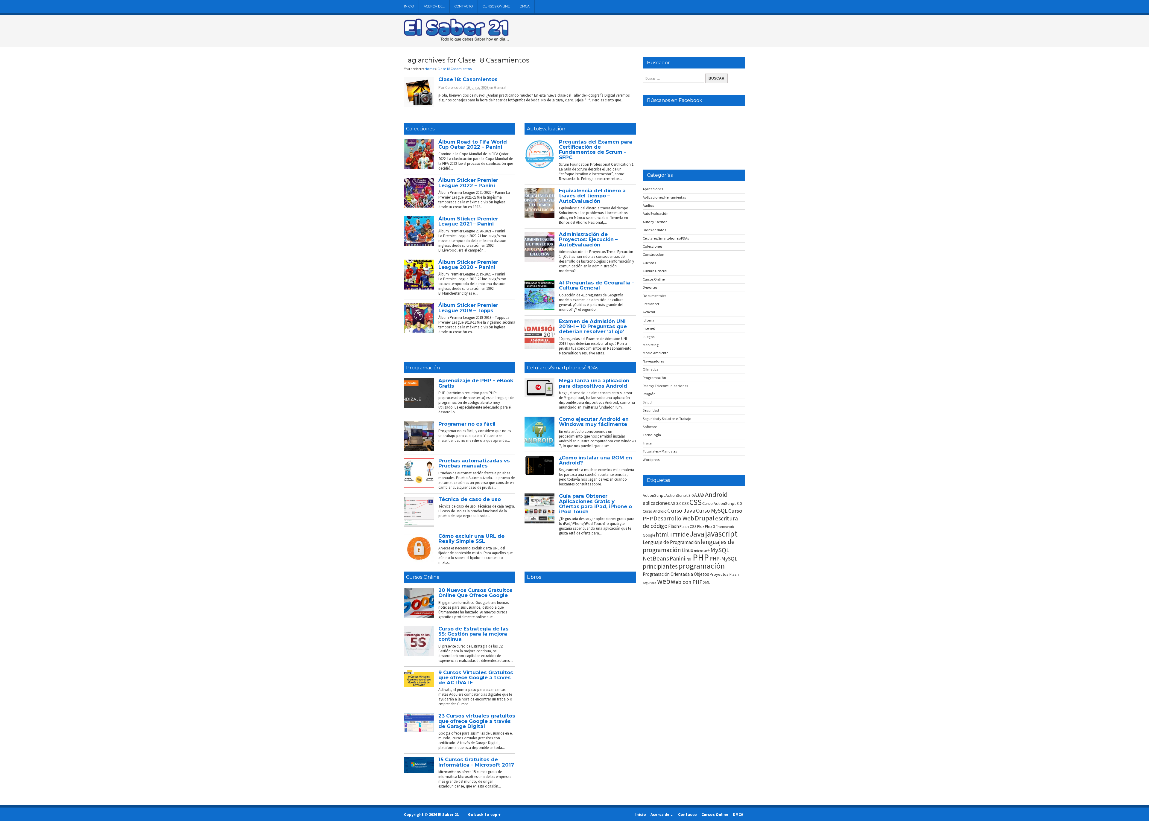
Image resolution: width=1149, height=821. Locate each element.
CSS (695, 502)
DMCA (525, 6)
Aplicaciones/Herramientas (664, 197)
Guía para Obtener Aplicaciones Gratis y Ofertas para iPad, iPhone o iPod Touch (595, 503)
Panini (677, 558)
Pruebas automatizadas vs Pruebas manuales (474, 463)
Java (697, 534)
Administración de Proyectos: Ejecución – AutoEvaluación (588, 239)
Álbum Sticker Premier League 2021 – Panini (468, 221)
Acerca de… (434, 6)
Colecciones (420, 129)
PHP (701, 557)
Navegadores (653, 361)
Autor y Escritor (655, 222)
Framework (725, 526)
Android (716, 494)
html (662, 534)
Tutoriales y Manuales (660, 451)
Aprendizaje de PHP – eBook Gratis (475, 383)
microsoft (702, 550)
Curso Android (655, 511)
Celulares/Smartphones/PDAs (562, 368)
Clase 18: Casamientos (468, 79)
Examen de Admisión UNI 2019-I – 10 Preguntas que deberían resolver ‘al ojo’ (593, 326)
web (663, 581)
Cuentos (649, 263)
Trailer (648, 443)
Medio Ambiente (655, 353)
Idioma (648, 320)
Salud (647, 402)
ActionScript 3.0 (679, 495)
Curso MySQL (712, 510)
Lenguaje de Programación (671, 542)
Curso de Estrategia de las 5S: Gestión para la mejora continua (473, 634)
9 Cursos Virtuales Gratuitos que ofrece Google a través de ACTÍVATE (475, 677)
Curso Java (681, 510)
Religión (649, 394)
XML (706, 582)
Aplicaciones (653, 189)
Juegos (648, 336)
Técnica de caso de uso (469, 499)
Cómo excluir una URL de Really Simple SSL (471, 538)
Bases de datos (654, 230)
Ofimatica (651, 369)
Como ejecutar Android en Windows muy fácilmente (594, 421)
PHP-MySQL (723, 558)
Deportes (650, 287)
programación (701, 566)
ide (685, 534)
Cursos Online (496, 6)
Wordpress (651, 459)
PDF (689, 559)
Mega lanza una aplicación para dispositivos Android (594, 383)
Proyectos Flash (724, 574)
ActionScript (654, 495)
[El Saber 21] (456, 40)
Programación (423, 368)
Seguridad (651, 410)
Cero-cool (453, 87)
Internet (649, 328)
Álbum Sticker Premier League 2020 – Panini (468, 264)
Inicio (409, 6)
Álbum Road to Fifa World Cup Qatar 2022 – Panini (472, 144)
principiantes (660, 566)
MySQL (719, 550)
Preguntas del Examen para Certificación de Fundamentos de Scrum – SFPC (595, 149)
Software (650, 426)
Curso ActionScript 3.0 (722, 503)
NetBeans (656, 558)
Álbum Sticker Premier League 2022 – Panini (468, 182)
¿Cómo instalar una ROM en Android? (595, 460)
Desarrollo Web (673, 518)
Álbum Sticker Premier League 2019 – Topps (468, 307)
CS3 (685, 503)
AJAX (699, 495)
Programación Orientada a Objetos (676, 574)
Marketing (651, 344)
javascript (721, 533)
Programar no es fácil (467, 424)
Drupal (705, 518)
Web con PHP (687, 581)
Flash (673, 526)
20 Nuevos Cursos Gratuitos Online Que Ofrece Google (475, 592)
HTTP (674, 535)
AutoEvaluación (546, 129)
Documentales (654, 295)
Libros (534, 577)
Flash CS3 (688, 526)
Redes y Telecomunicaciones (665, 385)
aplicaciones (656, 502)
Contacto (464, 6)
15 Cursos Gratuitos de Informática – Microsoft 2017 (476, 761)
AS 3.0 (676, 503)
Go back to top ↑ (484, 814)
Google (649, 535)
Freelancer (651, 303)
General (500, 87)
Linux (687, 550)
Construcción (653, 254)
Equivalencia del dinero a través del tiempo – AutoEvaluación (592, 196)
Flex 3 (710, 526)
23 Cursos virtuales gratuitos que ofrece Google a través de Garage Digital (476, 721)
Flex (700, 526)
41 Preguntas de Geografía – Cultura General (596, 285)
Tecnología (652, 434)
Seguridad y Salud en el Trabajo (667, 418)
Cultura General (655, 271)
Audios (648, 205)
